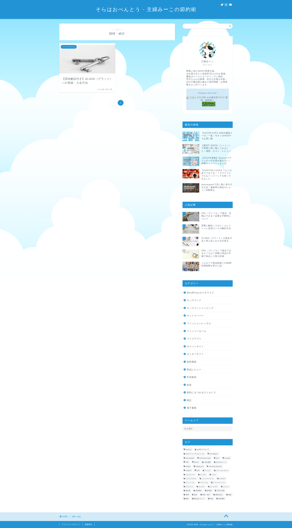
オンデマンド (194, 300)
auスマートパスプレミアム (195, 454)
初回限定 (199, 491)
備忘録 (188, 491)
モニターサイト (195, 354)
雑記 (189, 400)
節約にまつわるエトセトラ (201, 392)
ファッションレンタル (199, 323)
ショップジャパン (208, 478)
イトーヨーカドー (222, 470)
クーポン (203, 474)
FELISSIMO (190, 458)
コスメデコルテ (191, 478)
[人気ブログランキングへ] (208, 106)
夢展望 (209, 491)
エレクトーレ (190, 474)
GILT (217, 458)
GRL (187, 462)
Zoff (198, 470)
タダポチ (222, 478)
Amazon (188, 449)
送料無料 (221, 498)
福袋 (229, 494)
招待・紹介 (206, 494)
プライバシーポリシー (71, 524)
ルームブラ (214, 486)
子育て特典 (220, 491)
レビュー (226, 486)
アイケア (208, 470)
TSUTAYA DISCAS (215, 466)
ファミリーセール (196, 331)
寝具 (195, 494)
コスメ (214, 474)
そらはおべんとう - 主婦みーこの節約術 (146, 9)
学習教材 (191, 377)
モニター (202, 486)
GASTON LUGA (205, 458)
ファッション (190, 482)
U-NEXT (188, 470)
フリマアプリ (194, 338)
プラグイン (189, 486)
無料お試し (219, 494)
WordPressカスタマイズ (200, 292)
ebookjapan (214, 454)
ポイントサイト (195, 346)
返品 (211, 498)
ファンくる (204, 482)
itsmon (196, 462)
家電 (187, 494)
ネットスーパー (195, 315)
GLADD (227, 458)
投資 (189, 385)
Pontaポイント (221, 462)
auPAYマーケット (203, 449)
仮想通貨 (191, 361)
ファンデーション (219, 482)
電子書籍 (191, 407)
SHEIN (188, 466)
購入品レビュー (199, 498)
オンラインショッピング (200, 308)
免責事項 (88, 524)
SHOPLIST (199, 466)
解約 (187, 498)
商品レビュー (194, 369)
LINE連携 (207, 462)
